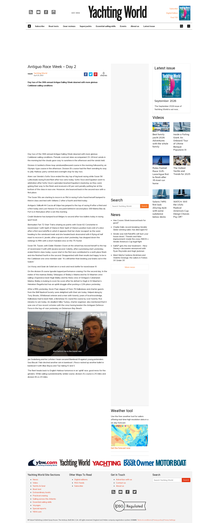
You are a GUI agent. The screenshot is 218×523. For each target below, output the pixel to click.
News (115, 214)
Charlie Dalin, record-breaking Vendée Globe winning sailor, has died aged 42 (130, 228)
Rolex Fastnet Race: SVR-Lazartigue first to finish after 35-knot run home (161, 176)
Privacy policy (157, 520)
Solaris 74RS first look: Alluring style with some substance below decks (160, 209)
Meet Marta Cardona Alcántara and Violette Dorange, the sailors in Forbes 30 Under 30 (130, 258)
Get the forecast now (120, 448)
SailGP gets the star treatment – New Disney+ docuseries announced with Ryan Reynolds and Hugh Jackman (130, 248)
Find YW (174, 17)
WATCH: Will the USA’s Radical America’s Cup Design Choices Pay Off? (181, 209)
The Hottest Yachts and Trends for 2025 (181, 171)
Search (144, 206)
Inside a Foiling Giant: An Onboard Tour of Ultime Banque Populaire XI (181, 142)
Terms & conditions (144, 520)
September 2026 (165, 101)
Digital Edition (172, 13)
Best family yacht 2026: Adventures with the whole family (160, 140)
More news (130, 267)
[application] (67, 334)
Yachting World (40, 73)
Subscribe (174, 9)
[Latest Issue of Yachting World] (184, 13)
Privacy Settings (169, 520)
